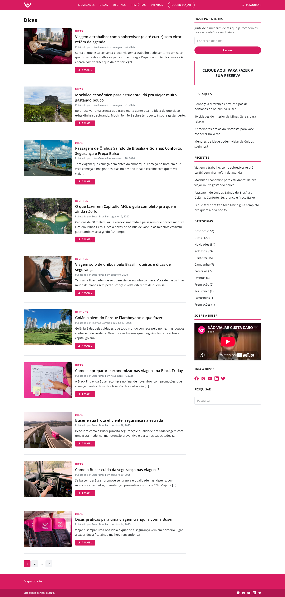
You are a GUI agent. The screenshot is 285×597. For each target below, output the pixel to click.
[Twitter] (223, 378)
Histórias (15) (203, 258)
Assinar (228, 50)
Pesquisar (253, 5)
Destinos (119, 5)
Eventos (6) (201, 278)
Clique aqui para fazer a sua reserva (227, 73)
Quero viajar (181, 5)
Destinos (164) (204, 231)
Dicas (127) (201, 238)
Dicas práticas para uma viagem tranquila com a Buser (124, 519)
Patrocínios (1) (204, 298)
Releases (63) (203, 251)
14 (48, 564)
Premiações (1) (204, 304)
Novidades (86, 5)
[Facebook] (196, 378)
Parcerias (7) (203, 271)
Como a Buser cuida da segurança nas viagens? (117, 469)
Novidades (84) (204, 244)
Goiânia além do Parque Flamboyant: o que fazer (119, 317)
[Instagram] (203, 378)
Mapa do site (33, 581)
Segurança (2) (203, 291)
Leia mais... (85, 70)
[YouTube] (210, 378)
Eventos (157, 5)
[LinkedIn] (216, 378)
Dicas (104, 5)
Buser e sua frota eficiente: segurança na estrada (119, 420)
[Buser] (28, 5)
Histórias (138, 5)
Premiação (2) (203, 284)
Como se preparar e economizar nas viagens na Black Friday (129, 370)
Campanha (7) (204, 264)
